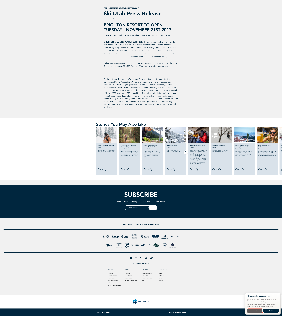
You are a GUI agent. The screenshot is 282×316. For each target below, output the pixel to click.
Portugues (161, 275)
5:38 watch (216, 169)
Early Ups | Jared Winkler (218, 145)
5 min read (102, 169)
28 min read (125, 169)
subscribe (153, 207)
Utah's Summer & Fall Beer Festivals (264, 146)
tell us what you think (141, 263)
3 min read (170, 169)
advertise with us (112, 283)
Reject (254, 310)
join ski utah (145, 275)
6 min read (147, 169)
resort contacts (128, 278)
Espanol (160, 283)
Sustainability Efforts (130, 283)
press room (127, 273)
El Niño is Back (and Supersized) (106, 145)
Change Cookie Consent (103, 312)
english (160, 273)
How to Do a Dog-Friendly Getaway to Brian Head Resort (243, 146)
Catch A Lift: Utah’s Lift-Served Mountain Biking (128, 146)
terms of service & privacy (114, 285)
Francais (161, 278)
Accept (271, 310)
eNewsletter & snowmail (131, 280)
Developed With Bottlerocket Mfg (177, 312)
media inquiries (128, 275)
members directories (147, 278)
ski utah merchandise (113, 280)
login (143, 280)
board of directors (112, 275)
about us (110, 273)
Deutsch (161, 280)
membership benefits (147, 273)
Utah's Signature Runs (172, 145)
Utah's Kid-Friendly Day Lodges (197, 145)
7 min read (262, 169)
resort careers (111, 278)
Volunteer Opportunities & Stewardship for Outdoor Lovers (152, 146)
